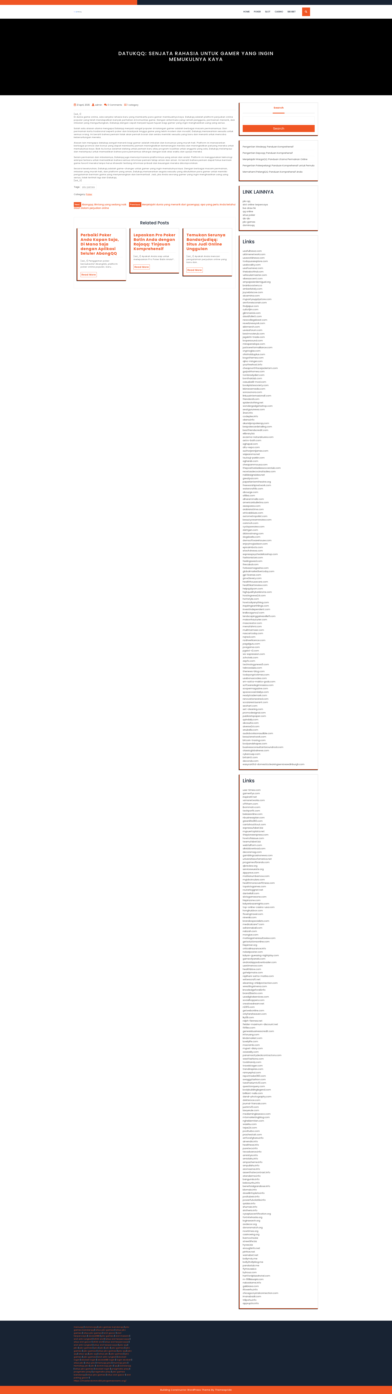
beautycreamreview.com (257, 519)
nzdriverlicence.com (254, 640)
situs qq (83, 1353)
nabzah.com (250, 931)
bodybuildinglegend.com (257, 1089)
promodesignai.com (254, 712)
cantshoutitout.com (254, 824)
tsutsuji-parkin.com (254, 457)
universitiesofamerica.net (257, 858)
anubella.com (250, 729)
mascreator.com (252, 623)
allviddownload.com (254, 848)
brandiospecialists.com (256, 920)
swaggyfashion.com (254, 1079)
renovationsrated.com (255, 698)
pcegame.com (251, 647)
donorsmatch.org (253, 1227)
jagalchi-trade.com (254, 337)
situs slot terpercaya (117, 1338)
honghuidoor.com (253, 910)
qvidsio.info (249, 1203)
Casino (279, 11)
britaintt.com (250, 757)
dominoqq (248, 225)
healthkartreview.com (255, 585)
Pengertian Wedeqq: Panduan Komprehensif (268, 146)
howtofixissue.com (253, 838)
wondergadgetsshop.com (258, 405)
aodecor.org (250, 1224)
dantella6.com (251, 893)
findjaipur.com (251, 306)
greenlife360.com (253, 820)
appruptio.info (251, 1303)
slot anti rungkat (83, 1338)
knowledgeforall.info (254, 989)
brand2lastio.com (253, 993)
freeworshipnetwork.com (257, 485)
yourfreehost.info (252, 364)
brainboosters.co (252, 285)
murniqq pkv (120, 1362)
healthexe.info (251, 1144)
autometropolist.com (255, 516)
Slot (267, 11)
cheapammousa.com (255, 464)
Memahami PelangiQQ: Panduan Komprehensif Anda (272, 171)
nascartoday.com (253, 633)
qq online (248, 211)
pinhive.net (249, 1251)
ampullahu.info (251, 1165)
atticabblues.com (253, 512)
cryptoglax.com (251, 350)
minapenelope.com (254, 343)
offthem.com (250, 803)
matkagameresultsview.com (259, 938)
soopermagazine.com (255, 688)
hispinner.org (250, 945)
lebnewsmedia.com (254, 388)
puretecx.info (250, 1148)
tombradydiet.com (253, 375)
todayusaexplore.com (255, 261)
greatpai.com (250, 478)
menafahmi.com (252, 626)
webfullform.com (252, 845)
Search (279, 107)
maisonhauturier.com (255, 619)
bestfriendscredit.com (255, 430)
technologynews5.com (256, 664)
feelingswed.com (252, 561)
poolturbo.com (251, 1131)
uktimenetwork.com (254, 254)
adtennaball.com (252, 927)
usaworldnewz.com (254, 257)
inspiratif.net (250, 796)
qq (116, 1365)
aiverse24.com (251, 726)
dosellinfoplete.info (254, 1193)
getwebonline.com (253, 1010)
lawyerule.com (251, 1110)
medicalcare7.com (253, 924)
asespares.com (251, 505)
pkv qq (246, 201)
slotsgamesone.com (254, 896)
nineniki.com (249, 917)
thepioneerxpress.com (255, 834)
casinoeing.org (251, 1234)
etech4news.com (253, 550)
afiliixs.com (249, 495)
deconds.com (250, 760)
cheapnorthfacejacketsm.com (260, 368)
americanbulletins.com (256, 502)
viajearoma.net (251, 454)
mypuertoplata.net (254, 831)
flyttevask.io (249, 1268)
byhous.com (250, 1272)
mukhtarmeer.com (253, 630)
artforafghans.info (253, 1137)
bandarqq (125, 1365)
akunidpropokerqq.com (256, 423)
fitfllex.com (249, 1027)
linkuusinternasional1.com (257, 395)
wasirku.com (250, 1124)
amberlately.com (252, 288)
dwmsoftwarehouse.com (257, 540)
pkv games (88, 187)
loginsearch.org (251, 1220)
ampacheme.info (252, 1162)
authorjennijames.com (255, 450)
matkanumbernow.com (256, 876)
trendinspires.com (253, 1069)
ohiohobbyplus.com (254, 354)
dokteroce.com (251, 1100)
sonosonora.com (252, 392)
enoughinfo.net (251, 1248)
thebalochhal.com (253, 271)
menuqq (78, 1327)
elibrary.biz (249, 433)
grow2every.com (252, 578)
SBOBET (291, 11)
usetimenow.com (253, 965)
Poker (257, 11)
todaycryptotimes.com (256, 674)
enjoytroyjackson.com (255, 543)
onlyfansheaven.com (255, 1013)
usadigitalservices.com (256, 996)
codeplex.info (250, 416)
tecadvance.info (252, 1151)
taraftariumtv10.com (254, 1082)
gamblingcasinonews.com (258, 855)
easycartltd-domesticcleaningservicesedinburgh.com (273, 764)
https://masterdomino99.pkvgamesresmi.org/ (100, 1380)
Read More (88, 274)
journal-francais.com (254, 1103)
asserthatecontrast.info (256, 1172)
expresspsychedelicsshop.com (260, 554)
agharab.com (250, 461)
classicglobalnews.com (256, 750)
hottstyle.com (251, 598)
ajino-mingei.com (253, 361)
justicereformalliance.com (257, 347)
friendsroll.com (251, 399)
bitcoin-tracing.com (254, 740)
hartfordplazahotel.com (256, 1275)
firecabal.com (250, 564)
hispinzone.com (251, 900)
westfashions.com (253, 1058)
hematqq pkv (81, 1365)
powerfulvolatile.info (254, 1200)
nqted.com (249, 636)
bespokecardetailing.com (257, 426)
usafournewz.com (253, 268)
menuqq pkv (104, 1362)
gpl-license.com (252, 574)
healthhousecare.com (255, 581)
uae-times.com (252, 790)
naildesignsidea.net (254, 474)
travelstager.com (253, 1065)
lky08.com (248, 1017)
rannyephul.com (252, 1072)
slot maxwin (122, 1335)
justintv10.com (251, 1107)
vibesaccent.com (253, 278)
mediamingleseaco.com (257, 1113)
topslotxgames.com (254, 886)
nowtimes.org (250, 1231)
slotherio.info (250, 1210)
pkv (76, 1347)
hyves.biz (248, 1244)
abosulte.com (251, 722)
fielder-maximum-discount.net (260, 1024)
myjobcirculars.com (254, 879)
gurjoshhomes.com (254, 371)
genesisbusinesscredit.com (258, 1031)
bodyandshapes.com (255, 743)
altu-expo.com (251, 447)
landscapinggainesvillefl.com (259, 616)
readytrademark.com (255, 695)
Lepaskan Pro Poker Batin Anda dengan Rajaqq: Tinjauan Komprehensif (154, 241)
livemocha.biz (250, 1237)
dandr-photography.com (257, 1096)
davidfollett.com (252, 316)
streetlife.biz (250, 1241)
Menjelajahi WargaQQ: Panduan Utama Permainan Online (275, 159)
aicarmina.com (251, 295)
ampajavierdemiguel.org (257, 281)
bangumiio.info (251, 1179)
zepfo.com (249, 660)
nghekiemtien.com (253, 1120)
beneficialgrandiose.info (256, 1186)
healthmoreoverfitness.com (259, 883)
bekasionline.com (252, 814)
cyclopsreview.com (253, 526)
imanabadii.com (252, 1296)
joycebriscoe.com (253, 292)
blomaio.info (250, 1189)
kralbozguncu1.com (253, 612)
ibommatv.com (251, 807)
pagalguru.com (251, 643)
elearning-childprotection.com (260, 983)
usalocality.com (252, 264)
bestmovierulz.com (254, 333)
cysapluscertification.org (257, 1213)
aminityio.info (250, 1155)
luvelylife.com (250, 1041)
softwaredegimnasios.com (258, 685)
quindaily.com (250, 719)
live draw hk (249, 208)
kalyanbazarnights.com (256, 903)
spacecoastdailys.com (256, 692)
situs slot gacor (82, 1341)
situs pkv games (105, 1329)
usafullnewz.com (252, 251)
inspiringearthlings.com (256, 605)
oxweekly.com (251, 1051)
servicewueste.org (253, 869)
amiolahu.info (250, 1158)
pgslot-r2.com (251, 650)
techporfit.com (251, 810)
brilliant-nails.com (253, 1093)
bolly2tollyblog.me (253, 1262)
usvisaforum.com (252, 330)
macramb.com (251, 1045)
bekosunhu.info (251, 1182)
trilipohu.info (249, 1300)
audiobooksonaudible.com (258, 733)
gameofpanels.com (254, 958)
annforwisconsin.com (255, 302)
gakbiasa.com (251, 1286)
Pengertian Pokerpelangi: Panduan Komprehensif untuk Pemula (278, 165)
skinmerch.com (251, 326)
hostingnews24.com (254, 595)
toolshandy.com (252, 1062)
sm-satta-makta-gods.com (259, 681)
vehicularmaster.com (255, 275)
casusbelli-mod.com (254, 381)
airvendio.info (250, 1141)
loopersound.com (253, 340)
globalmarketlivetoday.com (258, 571)
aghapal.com (250, 443)
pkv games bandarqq (111, 1327)
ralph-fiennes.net (252, 1020)
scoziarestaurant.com (255, 702)
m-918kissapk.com (253, 1279)
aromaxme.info (251, 1169)
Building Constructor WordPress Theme (185, 1389)
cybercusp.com (251, 754)
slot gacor (109, 1333)
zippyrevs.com (251, 872)
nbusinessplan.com (254, 817)
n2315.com (249, 1007)
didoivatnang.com (253, 533)
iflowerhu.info (250, 1289)
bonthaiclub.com (252, 378)
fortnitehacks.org (252, 1217)
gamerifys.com (251, 793)
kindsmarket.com (252, 1038)
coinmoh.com (250, 523)
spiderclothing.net (253, 402)
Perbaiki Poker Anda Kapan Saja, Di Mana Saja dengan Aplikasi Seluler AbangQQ (100, 244)
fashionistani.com (253, 557)
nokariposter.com (253, 951)
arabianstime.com (253, 509)
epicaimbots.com (253, 547)
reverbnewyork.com (254, 323)
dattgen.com (250, 530)
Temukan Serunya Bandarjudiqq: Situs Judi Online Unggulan (206, 241)
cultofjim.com (250, 309)
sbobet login (88, 1359)
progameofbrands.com (256, 862)
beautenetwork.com (254, 736)
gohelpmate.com (253, 972)
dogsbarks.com (251, 536)
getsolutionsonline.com (256, 941)
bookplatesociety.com (256, 385)
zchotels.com (250, 657)
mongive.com (250, 934)
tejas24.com (250, 1127)
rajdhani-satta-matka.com (258, 976)
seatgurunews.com (254, 409)
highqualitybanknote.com (257, 592)
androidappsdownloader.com (260, 962)
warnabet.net (250, 1255)
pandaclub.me (251, 1265)
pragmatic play (120, 1368)
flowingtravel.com (253, 914)
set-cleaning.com (253, 709)
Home (246, 11)
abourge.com (250, 492)
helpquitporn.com (253, 588)
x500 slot (99, 1338)
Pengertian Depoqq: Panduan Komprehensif (268, 153)
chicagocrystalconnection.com (260, 1293)
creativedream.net (253, 1003)
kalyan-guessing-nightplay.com (261, 955)
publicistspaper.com (254, 716)
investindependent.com (256, 609)
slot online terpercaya (255, 204)
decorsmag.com (252, 852)
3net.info (248, 412)
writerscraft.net (251, 979)
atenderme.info (252, 1175)
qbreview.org (250, 865)
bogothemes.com (253, 357)
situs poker (249, 215)
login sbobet (124, 1359)
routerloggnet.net (253, 889)
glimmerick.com (252, 313)
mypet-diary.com (253, 1048)
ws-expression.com (254, 654)
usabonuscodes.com (255, 678)
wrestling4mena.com (255, 986)
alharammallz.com (253, 499)
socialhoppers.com (253, 1000)
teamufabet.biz (252, 841)
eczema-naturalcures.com (258, 437)
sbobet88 (94, 1335)
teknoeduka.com (252, 667)
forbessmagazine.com (256, 568)
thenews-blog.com (254, 671)
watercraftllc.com (253, 488)
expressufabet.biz (253, 827)
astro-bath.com (252, 440)
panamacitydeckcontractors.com (262, 1055)
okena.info (248, 419)
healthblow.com (252, 969)
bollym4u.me (250, 1258)
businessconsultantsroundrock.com (263, 747)
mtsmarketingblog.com (256, 1117)
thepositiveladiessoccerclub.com (262, 468)
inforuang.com (251, 1034)
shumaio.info (250, 1206)
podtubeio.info (251, 1196)
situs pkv (104, 1353)
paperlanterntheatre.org (257, 481)
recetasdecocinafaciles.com (259, 471)
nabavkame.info (252, 1282)
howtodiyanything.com (256, 602)
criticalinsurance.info (254, 948)
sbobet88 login (106, 1359)
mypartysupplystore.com (257, 299)
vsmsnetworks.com (254, 800)
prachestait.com (252, 1134)
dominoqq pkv (104, 1365)
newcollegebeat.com (255, 319)
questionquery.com (254, 1086)
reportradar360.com (254, 1075)
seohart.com (250, 705)
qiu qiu (246, 218)
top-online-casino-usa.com (259, 907)
